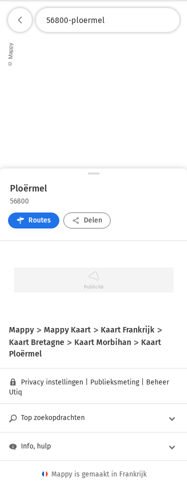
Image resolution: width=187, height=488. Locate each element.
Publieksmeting (114, 382)
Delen (93, 220)
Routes (39, 220)
